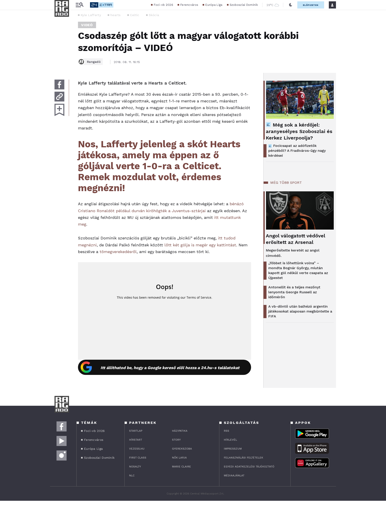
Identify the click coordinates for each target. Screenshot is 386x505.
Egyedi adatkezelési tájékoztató (249, 466)
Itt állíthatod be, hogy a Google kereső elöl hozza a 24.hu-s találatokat (170, 367)
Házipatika (179, 430)
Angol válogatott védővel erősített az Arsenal (295, 239)
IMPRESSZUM (233, 448)
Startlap (135, 430)
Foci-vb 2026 (163, 4)
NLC (131, 475)
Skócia (154, 15)
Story (176, 439)
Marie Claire (181, 466)
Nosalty (135, 466)
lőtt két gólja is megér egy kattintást (199, 245)
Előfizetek (311, 5)
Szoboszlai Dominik (244, 4)
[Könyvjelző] (59, 110)
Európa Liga (213, 4)
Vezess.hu (137, 448)
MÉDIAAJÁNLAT (234, 475)
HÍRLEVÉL (230, 439)
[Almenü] (79, 5)
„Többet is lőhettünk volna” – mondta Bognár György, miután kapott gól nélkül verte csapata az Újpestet (298, 270)
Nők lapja (179, 457)
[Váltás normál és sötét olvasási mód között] (290, 5)
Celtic (134, 15)
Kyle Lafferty (91, 15)
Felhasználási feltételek (243, 457)
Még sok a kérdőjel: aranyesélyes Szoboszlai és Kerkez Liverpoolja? (299, 131)
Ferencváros (189, 4)
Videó (87, 25)
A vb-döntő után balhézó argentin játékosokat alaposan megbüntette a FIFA (300, 311)
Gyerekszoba (182, 448)
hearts (115, 15)
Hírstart (135, 439)
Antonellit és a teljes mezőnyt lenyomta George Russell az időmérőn (294, 292)
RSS (226, 430)
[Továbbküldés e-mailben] (59, 96)
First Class (137, 457)
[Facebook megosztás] (59, 84)
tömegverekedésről (118, 251)
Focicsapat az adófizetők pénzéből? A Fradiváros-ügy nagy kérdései (297, 151)
